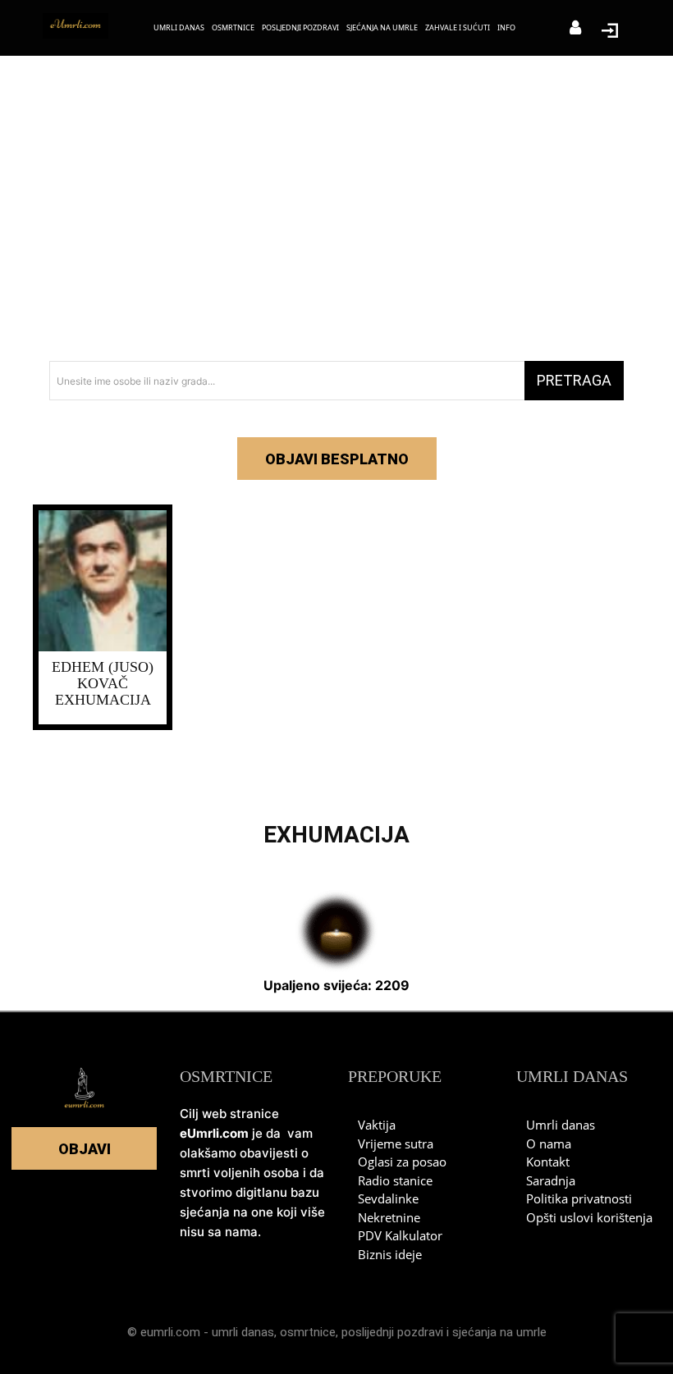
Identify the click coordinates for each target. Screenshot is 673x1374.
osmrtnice (308, 1332)
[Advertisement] (336, 213)
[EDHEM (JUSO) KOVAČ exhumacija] (103, 580)
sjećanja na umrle (499, 1332)
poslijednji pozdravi (392, 1332)
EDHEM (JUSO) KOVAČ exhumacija (102, 683)
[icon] (575, 29)
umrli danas (243, 1332)
